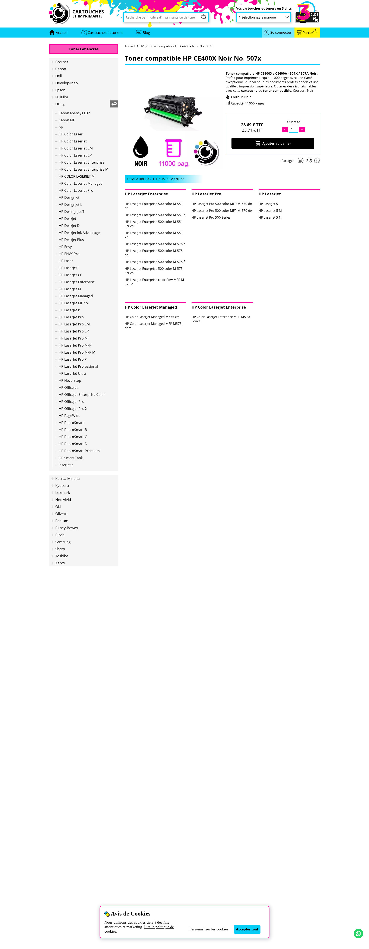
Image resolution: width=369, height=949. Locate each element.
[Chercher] (204, 17)
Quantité (293, 122)
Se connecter (280, 32)
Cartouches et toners (105, 32)
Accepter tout (247, 929)
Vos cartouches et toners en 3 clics (264, 8)
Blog (146, 32)
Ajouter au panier (276, 143)
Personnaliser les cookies (208, 929)
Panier (309, 32)
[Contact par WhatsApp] (358, 933)
